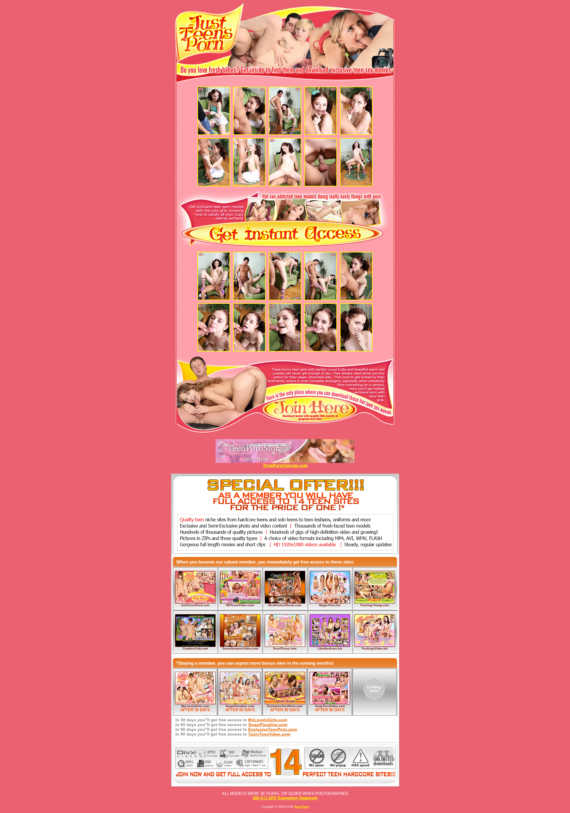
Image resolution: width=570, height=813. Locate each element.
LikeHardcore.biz (330, 648)
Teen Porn (301, 806)
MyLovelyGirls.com (195, 706)
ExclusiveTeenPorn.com (285, 706)
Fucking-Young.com (374, 605)
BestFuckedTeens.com (284, 605)
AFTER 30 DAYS (195, 710)
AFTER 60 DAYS (240, 710)
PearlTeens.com (285, 648)
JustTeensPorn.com (195, 605)
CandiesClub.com (195, 648)
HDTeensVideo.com (240, 605)
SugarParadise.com (240, 706)
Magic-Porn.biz (330, 605)
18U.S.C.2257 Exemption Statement (285, 798)
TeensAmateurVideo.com (240, 648)
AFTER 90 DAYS (285, 710)
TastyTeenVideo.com (330, 706)
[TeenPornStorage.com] (285, 461)
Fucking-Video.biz (375, 648)
